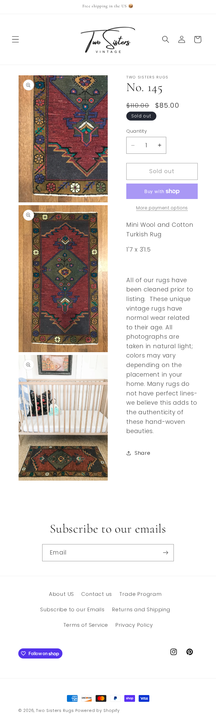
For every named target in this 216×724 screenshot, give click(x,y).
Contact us (96, 594)
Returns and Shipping (141, 609)
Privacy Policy (134, 624)
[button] (15, 39)
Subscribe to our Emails (72, 609)
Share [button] (142, 452)
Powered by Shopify (97, 710)
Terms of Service (85, 624)
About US (61, 594)
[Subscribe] (166, 552)
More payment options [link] (162, 208)
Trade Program (140, 594)
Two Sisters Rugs (55, 710)
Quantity (136, 131)
